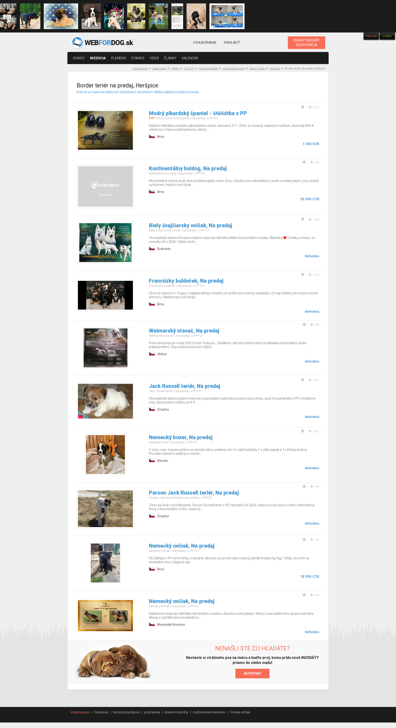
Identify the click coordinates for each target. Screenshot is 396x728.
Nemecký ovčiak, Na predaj (181, 546)
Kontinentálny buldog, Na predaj (188, 168)
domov (79, 58)
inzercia (98, 58)
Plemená (118, 58)
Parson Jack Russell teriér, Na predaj (194, 493)
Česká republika (208, 68)
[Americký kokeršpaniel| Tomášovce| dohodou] (136, 16)
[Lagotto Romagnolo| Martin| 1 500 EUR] (158, 16)
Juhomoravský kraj (234, 68)
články (170, 58)
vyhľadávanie (204, 43)
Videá (154, 58)
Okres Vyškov (257, 68)
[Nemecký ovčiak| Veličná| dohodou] (177, 16)
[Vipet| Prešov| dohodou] (114, 16)
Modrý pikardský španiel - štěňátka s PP (198, 113)
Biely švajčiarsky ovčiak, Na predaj (190, 225)
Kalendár (190, 58)
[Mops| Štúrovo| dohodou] (61, 16)
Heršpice (275, 68)
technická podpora (126, 712)
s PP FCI (189, 68)
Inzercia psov (140, 68)
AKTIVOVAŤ (252, 673)
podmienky (152, 712)
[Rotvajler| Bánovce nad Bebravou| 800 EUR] (30, 16)
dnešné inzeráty (176, 712)
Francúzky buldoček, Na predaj (186, 281)
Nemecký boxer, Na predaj (180, 437)
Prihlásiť (232, 43)
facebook (101, 712)
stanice (137, 58)
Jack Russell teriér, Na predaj (184, 386)
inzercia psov (80, 712)
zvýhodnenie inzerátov (209, 712)
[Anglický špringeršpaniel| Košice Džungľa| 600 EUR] (91, 16)
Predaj (175, 68)
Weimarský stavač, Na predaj (184, 331)
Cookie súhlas (240, 712)
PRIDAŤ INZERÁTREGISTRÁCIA (306, 42)
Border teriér (160, 68)
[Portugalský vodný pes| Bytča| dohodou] (196, 16)
